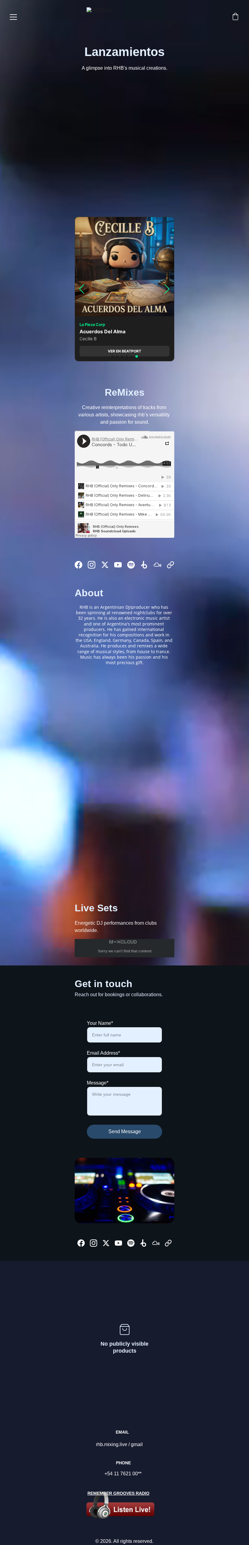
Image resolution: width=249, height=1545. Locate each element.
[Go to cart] (235, 17)
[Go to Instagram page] (91, 565)
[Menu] (13, 17)
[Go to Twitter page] (105, 565)
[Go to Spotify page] (131, 565)
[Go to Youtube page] (118, 565)
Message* (97, 1082)
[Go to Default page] (170, 565)
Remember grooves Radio (118, 1493)
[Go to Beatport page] (144, 565)
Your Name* (100, 1023)
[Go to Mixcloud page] (157, 565)
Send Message (124, 1131)
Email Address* (103, 1053)
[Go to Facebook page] (78, 565)
